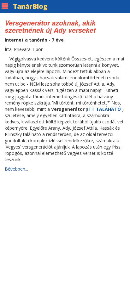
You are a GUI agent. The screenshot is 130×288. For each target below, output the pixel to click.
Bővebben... (16, 169)
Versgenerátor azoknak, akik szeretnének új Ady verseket (50, 26)
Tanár (30, 6)
